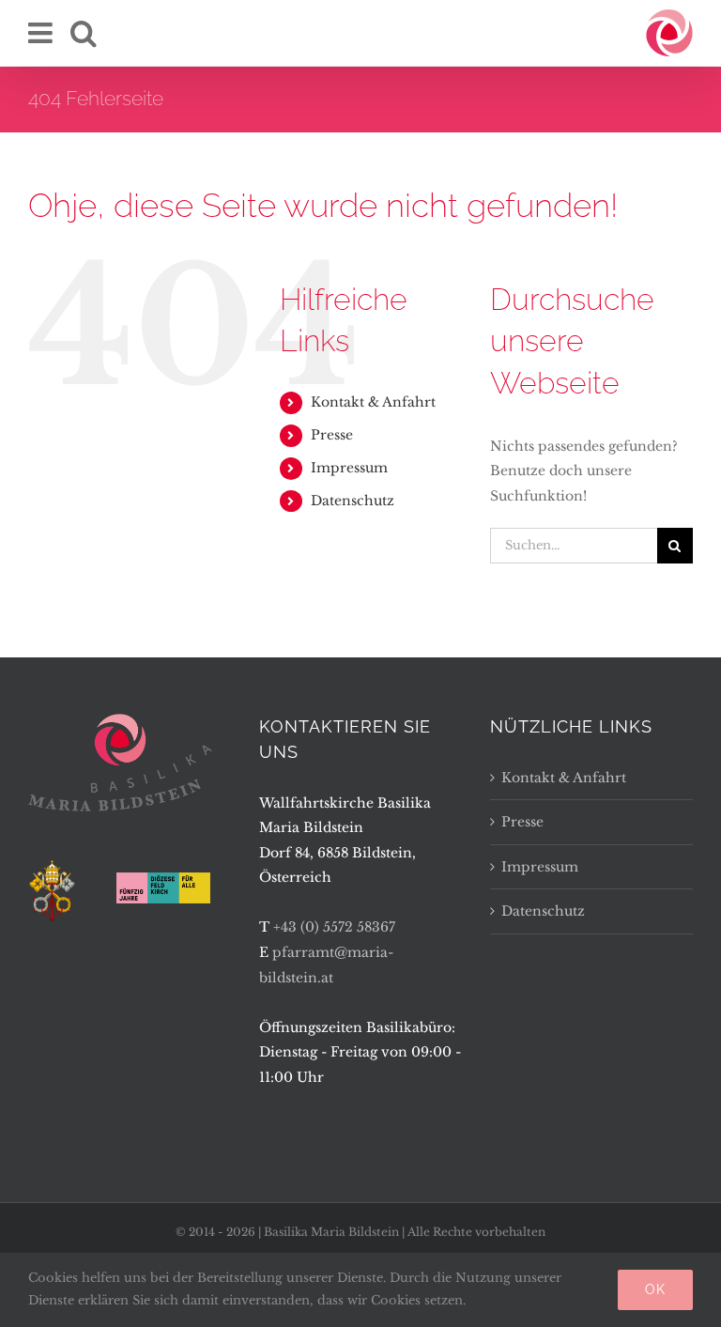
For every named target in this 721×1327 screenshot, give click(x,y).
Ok (655, 1289)
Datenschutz (352, 500)
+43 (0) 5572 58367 (334, 926)
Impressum (349, 467)
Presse (332, 434)
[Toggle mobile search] (83, 33)
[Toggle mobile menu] (42, 33)
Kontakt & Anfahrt (373, 401)
